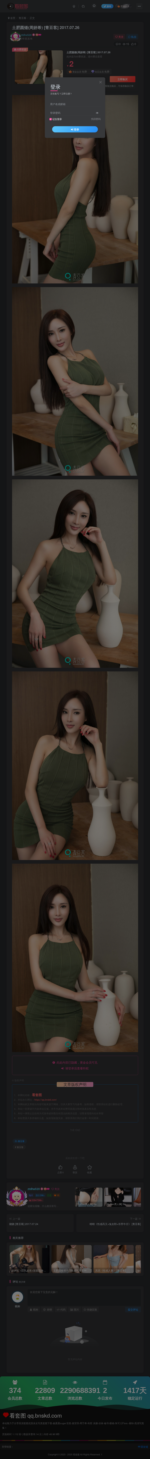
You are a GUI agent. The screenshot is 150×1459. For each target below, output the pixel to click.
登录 (76, 129)
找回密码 (96, 119)
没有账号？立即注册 (60, 93)
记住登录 (57, 119)
